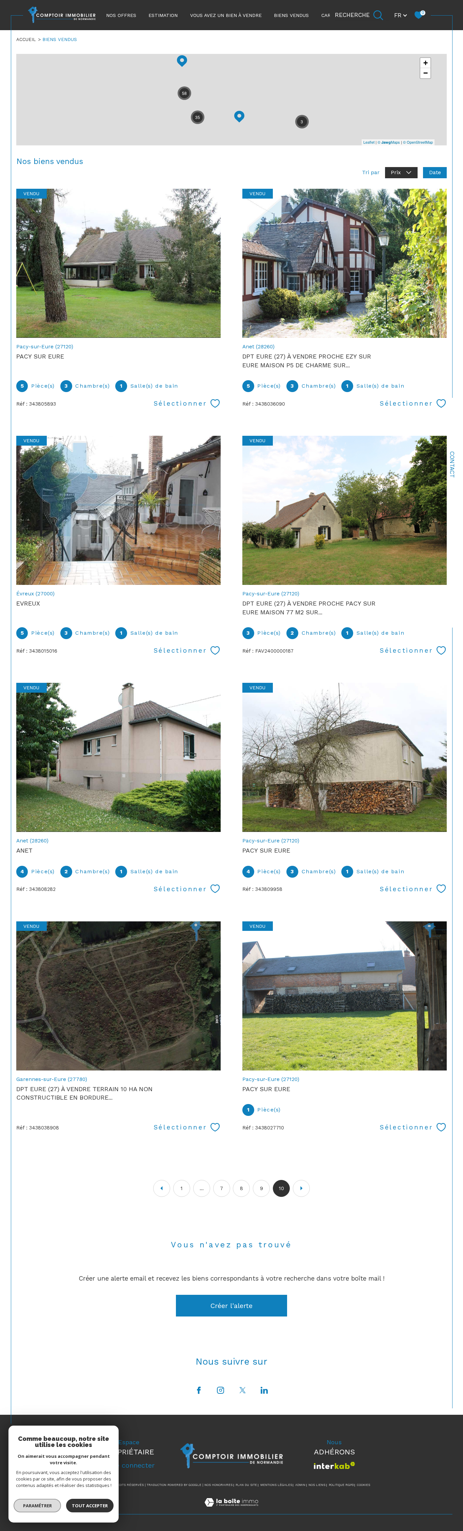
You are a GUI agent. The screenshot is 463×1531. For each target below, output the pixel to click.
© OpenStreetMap (418, 142)
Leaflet (369, 142)
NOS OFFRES (121, 15)
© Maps (389, 142)
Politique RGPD (341, 1485)
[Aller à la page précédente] (161, 1188)
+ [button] (425, 63)
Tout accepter (90, 1506)
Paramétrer (37, 1506)
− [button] (425, 73)
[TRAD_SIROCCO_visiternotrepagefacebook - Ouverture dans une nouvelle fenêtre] (198, 1390)
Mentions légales (276, 1485)
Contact (452, 464)
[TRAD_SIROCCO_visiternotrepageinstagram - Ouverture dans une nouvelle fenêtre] (221, 1390)
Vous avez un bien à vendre (226, 15)
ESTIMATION (163, 15)
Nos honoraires (218, 1485)
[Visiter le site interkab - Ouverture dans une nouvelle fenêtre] (334, 1465)
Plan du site (246, 1485)
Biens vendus (291, 15)
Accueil (26, 39)
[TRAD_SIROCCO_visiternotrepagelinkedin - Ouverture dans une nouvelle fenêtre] (264, 1390)
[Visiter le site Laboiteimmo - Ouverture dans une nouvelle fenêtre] (231, 1510)
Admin (300, 1485)
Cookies (363, 1485)
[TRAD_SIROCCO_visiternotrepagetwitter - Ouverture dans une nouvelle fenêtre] (242, 1390)
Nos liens (316, 1485)
